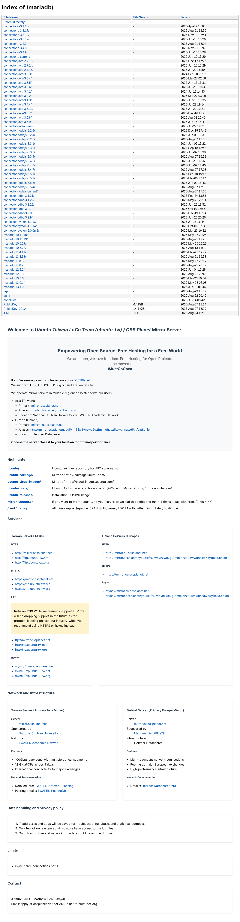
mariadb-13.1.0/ (14, 287)
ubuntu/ (13, 468)
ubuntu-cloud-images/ (24, 481)
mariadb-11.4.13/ (15, 256)
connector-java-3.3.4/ (18, 78)
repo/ (7, 291)
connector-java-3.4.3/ (18, 100)
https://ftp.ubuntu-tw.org (32, 588)
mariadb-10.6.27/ (15, 243)
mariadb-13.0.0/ (14, 278)
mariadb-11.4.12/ (15, 252)
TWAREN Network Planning (54, 786)
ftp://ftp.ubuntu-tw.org (31, 649)
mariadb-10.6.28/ (15, 247)
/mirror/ (21, 508)
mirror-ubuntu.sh (20, 502)
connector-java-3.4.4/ (18, 104)
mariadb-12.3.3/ (14, 274)
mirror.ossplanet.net (45, 405)
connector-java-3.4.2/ (18, 95)
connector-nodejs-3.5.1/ (19, 174)
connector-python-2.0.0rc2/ (21, 230)
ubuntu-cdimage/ (20, 475)
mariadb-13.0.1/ (14, 282)
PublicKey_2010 (15, 308)
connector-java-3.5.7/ (18, 113)
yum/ (7, 295)
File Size (139, 17)
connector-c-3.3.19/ (16, 39)
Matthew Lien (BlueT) (149, 733)
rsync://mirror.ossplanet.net (34, 666)
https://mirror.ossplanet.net (34, 579)
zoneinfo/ (10, 300)
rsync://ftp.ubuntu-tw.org (33, 676)
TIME (7, 313)
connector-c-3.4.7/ (15, 43)
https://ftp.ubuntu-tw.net (32, 584)
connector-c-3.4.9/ (15, 52)
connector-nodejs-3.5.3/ (19, 182)
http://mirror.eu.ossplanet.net (126, 553)
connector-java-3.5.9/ (18, 121)
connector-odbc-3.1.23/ (19, 204)
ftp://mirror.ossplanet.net (32, 640)
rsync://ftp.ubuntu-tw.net (32, 671)
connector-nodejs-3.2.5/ (19, 139)
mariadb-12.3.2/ (14, 269)
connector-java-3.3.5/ (18, 82)
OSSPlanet (82, 380)
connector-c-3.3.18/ (16, 35)
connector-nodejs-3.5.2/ (19, 178)
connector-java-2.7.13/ (18, 61)
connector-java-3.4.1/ (18, 91)
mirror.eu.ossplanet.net (47, 425)
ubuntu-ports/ (18, 488)
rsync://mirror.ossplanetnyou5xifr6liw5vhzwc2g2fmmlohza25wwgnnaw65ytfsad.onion (167, 596)
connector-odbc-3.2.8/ (18, 213)
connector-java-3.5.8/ (18, 117)
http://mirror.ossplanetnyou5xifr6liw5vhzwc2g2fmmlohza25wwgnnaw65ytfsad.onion (91, 429)
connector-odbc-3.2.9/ (18, 217)
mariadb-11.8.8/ (14, 261)
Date (184, 17)
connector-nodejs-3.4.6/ (19, 165)
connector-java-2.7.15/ (18, 69)
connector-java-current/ (19, 126)
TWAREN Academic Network (39, 743)
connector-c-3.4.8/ (15, 48)
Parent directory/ (14, 22)
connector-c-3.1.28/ (16, 26)
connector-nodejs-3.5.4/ (19, 187)
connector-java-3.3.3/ (18, 74)
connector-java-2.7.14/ (18, 65)
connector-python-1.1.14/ (20, 226)
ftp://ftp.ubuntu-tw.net (31, 645)
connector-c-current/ (17, 56)
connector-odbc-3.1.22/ (19, 200)
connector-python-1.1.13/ (20, 221)
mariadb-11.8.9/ (14, 265)
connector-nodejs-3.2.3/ (19, 130)
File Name (11, 17)
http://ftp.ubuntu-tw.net (31, 558)
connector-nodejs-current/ (21, 191)
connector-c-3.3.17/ (16, 30)
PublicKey (10, 304)
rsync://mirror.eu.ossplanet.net (127, 591)
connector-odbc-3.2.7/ (18, 208)
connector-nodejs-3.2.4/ (19, 135)
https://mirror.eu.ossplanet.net (127, 574)
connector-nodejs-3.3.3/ (19, 152)
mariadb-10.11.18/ (16, 234)
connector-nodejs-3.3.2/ (19, 148)
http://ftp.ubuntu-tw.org (32, 562)
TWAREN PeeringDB (52, 791)
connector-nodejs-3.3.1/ (19, 143)
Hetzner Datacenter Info (159, 786)
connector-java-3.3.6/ (18, 87)
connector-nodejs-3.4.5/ (19, 161)
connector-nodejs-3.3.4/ (19, 156)
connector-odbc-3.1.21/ (19, 195)
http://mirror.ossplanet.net (33, 553)
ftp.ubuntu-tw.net (42, 410)
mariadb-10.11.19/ (16, 239)
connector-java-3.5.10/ (18, 108)
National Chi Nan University (38, 733)
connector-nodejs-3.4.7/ (19, 169)
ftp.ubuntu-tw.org (69, 410)
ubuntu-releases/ (20, 495)
